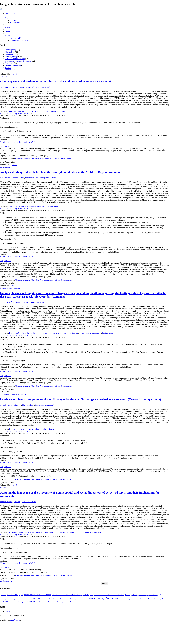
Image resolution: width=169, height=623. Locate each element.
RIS (1, 146)
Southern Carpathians (158, 599)
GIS (48, 111)
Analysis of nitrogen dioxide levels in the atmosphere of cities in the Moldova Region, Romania (60, 172)
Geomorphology (11, 56)
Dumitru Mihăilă (31, 178)
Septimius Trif (5, 302)
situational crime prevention (78, 532)
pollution (60, 599)
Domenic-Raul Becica (8, 87)
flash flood (121, 595)
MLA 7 (32, 142)
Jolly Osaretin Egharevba (10, 502)
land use (12, 429)
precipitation (68, 599)
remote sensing (96, 598)
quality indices (14, 206)
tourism (31, 601)
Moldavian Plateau (58, 111)
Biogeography (10, 50)
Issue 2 (14, 74)
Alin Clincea (15, 620)
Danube (63, 595)
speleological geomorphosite (90, 333)
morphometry (44, 599)
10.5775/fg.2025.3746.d (18, 113)
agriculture (3, 595)
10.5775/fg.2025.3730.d (18, 534)
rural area (134, 599)
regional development (81, 599)
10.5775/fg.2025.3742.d (18, 209)
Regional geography (13, 65)
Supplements (15, 22)
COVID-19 (40, 595)
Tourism (8, 68)
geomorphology (143, 595)
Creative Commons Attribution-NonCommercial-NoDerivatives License (43, 159)
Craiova (48, 595)
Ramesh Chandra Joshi (44, 405)
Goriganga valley (32, 429)
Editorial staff (15, 38)
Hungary (14, 599)
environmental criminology (55, 532)
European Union (113, 595)
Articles (13, 20)
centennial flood (24, 111)
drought (92, 595)
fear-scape (13, 532)
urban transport (60, 602)
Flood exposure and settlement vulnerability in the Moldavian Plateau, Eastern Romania (56, 81)
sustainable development (18, 602)
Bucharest (14, 595)
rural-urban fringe (124, 599)
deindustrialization (71, 595)
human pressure (5, 599)
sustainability (4, 602)
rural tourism (141, 599)
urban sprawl (51, 602)
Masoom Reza (27, 405)
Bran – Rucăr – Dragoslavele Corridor (24, 333)
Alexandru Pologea (20, 302)
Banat (8, 595)
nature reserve (63, 333)
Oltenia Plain (52, 599)
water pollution (69, 602)
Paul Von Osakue (29, 502)
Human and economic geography (18, 61)
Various (8, 70)
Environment (10, 54)
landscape (28, 599)
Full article (4, 113)
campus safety (23, 532)
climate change (30, 595)
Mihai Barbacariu (26, 87)
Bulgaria (21, 595)
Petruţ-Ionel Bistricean (49, 178)
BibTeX (7, 146)
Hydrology (9, 63)
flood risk (13, 111)
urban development (41, 602)
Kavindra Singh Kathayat (10, 405)
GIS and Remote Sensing (15, 59)
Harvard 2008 (12, 142)
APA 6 (2, 142)
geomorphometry (153, 595)
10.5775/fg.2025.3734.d (18, 431)
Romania (111, 598)
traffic (39, 206)
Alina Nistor (5, 178)
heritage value (107, 333)
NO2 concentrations (50, 206)
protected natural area (48, 333)
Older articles (6, 581)
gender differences (37, 532)
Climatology (10, 52)
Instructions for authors (19, 40)
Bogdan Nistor (17, 178)
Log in (7, 611)
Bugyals (51, 429)
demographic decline (83, 595)
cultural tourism (56, 595)
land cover (21, 429)
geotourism (74, 333)
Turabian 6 (23, 142)
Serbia (148, 599)
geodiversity (134, 595)
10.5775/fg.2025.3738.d (18, 335)
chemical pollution (28, 206)
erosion (105, 595)
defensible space (96, 532)
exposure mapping (38, 111)
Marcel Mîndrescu (42, 87)
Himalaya (44, 429)
